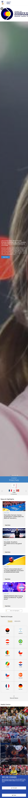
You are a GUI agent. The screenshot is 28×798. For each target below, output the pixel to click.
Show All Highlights (14, 610)
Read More (5, 257)
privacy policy (12, 779)
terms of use (5, 779)
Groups (17, 621)
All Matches (14, 494)
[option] (14, 248)
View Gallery (5, 722)
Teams (10, 621)
